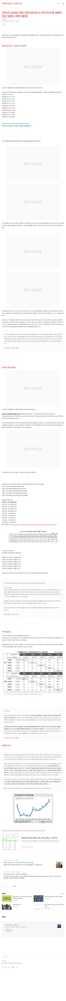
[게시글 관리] (9, 886)
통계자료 (4, 19)
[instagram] (9, 967)
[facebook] (2, 967)
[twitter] (5, 967)
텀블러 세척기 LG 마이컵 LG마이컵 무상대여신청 (18, 863)
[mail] (16, 967)
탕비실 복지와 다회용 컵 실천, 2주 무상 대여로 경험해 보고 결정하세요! (23, 865)
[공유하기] (7, 886)
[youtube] (13, 967)
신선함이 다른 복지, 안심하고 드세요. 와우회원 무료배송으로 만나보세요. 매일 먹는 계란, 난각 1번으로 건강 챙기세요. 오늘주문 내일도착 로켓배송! (33, 877)
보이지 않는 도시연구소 (12, 3)
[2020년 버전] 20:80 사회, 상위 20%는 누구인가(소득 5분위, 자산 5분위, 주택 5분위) (23, 830)
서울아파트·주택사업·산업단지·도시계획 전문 (16, 927)
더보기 (62, 893)
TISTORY (4, 961)
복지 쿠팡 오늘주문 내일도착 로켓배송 (15, 874)
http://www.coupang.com (10, 871)
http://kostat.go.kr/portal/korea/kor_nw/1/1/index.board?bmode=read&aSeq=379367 (32, 524)
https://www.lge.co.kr (9, 860)
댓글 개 (4, 917)
